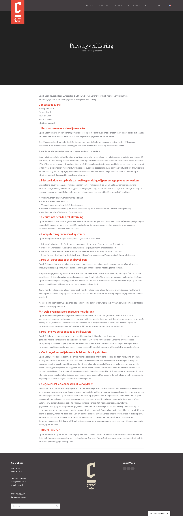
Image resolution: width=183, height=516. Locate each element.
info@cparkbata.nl (18, 482)
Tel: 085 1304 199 (18, 478)
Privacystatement (18, 497)
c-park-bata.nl (17, 485)
